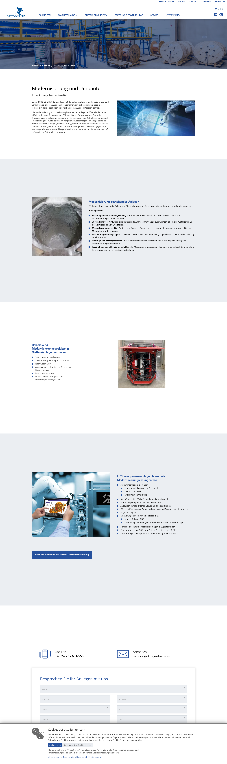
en (221, 9)
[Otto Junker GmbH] (16, 12)
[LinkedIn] (221, 14)
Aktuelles (220, 1)
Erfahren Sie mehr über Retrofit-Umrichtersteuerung (62, 554)
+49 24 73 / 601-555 (69, 656)
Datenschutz (68, 757)
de (216, 9)
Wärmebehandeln (67, 15)
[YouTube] (215, 14)
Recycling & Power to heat (129, 15)
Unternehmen (173, 15)
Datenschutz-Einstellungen (88, 757)
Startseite (36, 65)
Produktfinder (166, 1)
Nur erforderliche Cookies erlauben (77, 745)
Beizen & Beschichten (96, 15)
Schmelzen (45, 15)
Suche (181, 1)
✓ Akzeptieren (55, 745)
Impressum (54, 757)
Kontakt (193, 1)
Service (154, 15)
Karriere (206, 1)
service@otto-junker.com (151, 656)
